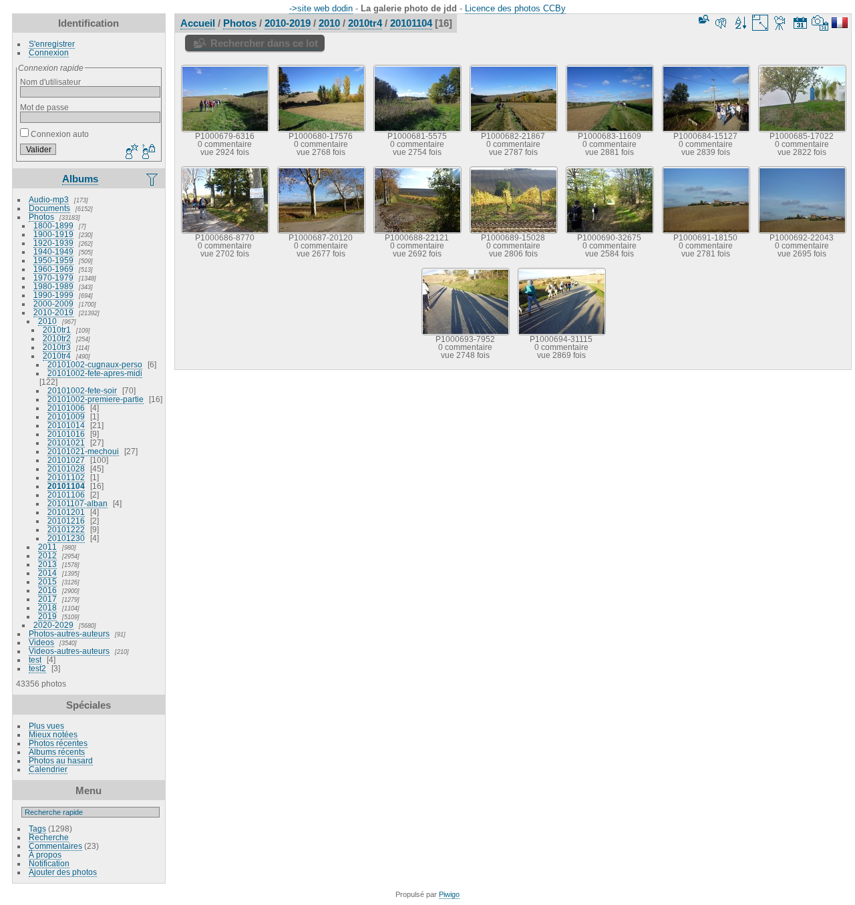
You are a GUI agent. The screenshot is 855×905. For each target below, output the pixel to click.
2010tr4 (57, 355)
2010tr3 (57, 347)
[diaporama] (780, 22)
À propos (45, 854)
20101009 (66, 416)
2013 (47, 564)
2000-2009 (53, 303)
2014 (47, 572)
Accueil (197, 23)
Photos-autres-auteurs (69, 633)
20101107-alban (77, 503)
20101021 (66, 442)
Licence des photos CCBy (515, 8)
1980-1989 (53, 286)
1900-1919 (53, 234)
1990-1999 (53, 295)
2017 (47, 598)
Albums (80, 178)
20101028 (66, 468)
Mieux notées (53, 734)
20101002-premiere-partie (95, 399)
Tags (37, 828)
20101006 (66, 407)
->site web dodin (321, 8)
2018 (47, 607)
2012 (47, 555)
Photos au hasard (61, 760)
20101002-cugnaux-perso (94, 364)
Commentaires (55, 846)
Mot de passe (44, 107)
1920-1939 (53, 242)
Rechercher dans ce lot (264, 43)
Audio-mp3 (49, 199)
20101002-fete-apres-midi (94, 373)
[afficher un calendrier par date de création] (820, 22)
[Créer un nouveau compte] (130, 152)
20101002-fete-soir (82, 390)
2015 (47, 581)
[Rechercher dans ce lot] (703, 19)
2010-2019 (53, 312)
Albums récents (57, 751)
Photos (41, 216)
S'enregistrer (52, 43)
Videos (41, 642)
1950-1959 (53, 260)
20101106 (66, 494)
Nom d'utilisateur (50, 81)
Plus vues (46, 725)
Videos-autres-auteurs (69, 651)
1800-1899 (53, 225)
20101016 (66, 433)
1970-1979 (53, 277)
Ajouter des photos (63, 872)
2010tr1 (57, 329)
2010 (47, 321)
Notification (49, 863)
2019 (47, 616)
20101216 (66, 520)
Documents (49, 208)
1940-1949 (53, 251)
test (35, 659)
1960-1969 (53, 268)
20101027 (66, 460)
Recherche (49, 837)
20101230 (66, 538)
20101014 (66, 425)
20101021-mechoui (83, 451)
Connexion (49, 52)
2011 (47, 546)
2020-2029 (53, 624)
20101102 (66, 477)
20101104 (66, 486)
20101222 (66, 529)
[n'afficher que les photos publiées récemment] (153, 179)
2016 (47, 590)
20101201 (66, 512)
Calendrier (48, 769)
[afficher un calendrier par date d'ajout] (800, 22)
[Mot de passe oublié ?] (147, 152)
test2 (37, 668)
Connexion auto (59, 134)
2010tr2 (57, 338)
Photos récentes (58, 743)
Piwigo (449, 894)
